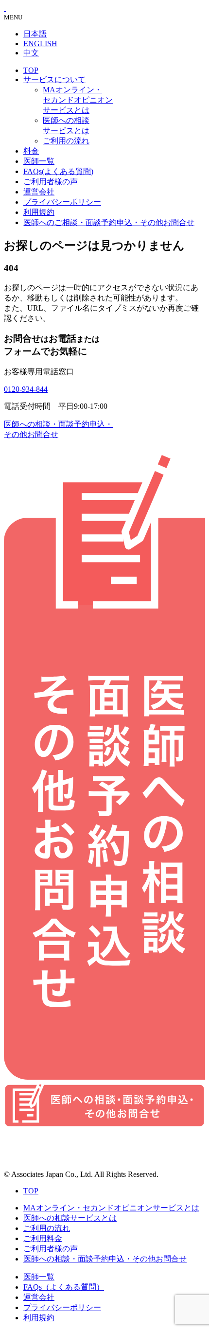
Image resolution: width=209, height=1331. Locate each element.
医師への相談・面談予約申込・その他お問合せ (105, 1259)
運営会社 (38, 192)
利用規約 (38, 212)
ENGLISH (40, 43)
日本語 (35, 34)
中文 (31, 53)
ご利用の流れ (66, 141)
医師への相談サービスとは (70, 1218)
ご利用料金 (42, 1238)
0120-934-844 (26, 389)
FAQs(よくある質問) (58, 171)
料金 (31, 151)
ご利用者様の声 (50, 181)
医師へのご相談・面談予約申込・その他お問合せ (108, 222)
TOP (30, 70)
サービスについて (54, 79)
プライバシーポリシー (62, 202)
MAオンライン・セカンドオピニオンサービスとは (78, 100)
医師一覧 (38, 161)
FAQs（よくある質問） (63, 1287)
